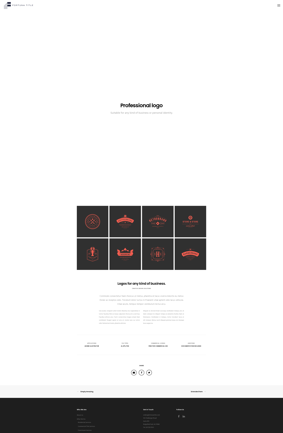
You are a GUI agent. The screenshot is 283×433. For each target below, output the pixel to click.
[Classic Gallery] (134, 372)
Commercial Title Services (86, 426)
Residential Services (84, 422)
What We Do (81, 419)
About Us (80, 415)
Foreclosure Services (85, 430)
